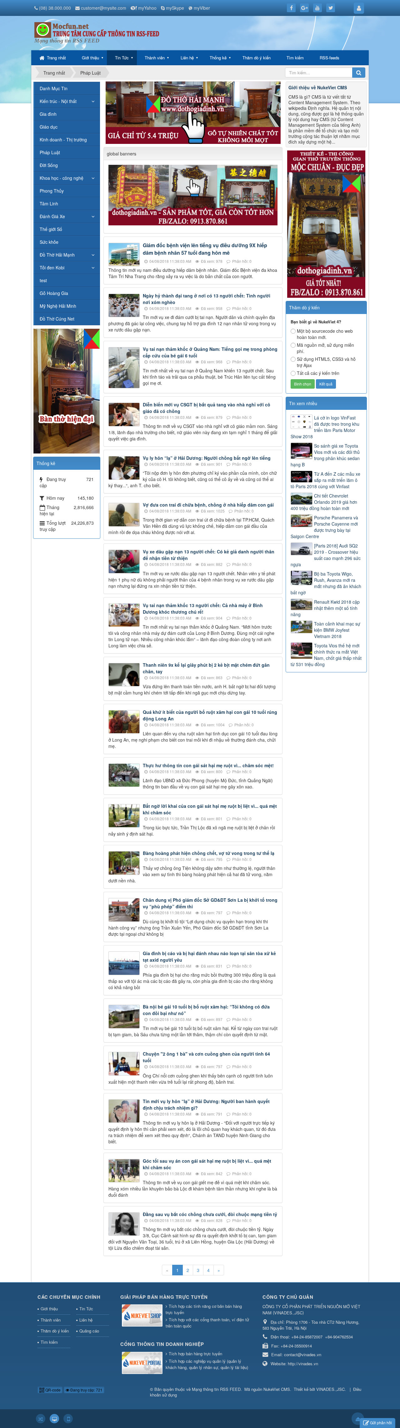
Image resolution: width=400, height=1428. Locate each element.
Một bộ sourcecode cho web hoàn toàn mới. (325, 334)
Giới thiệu (90, 58)
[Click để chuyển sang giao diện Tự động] (40, 1418)
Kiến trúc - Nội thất (58, 101)
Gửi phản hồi (381, 1422)
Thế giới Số (51, 229)
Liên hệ (187, 58)
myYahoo (147, 8)
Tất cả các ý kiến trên (318, 373)
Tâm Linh (49, 203)
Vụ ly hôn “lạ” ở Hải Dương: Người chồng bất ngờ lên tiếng (207, 458)
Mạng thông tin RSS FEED (216, 1389)
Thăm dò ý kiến (256, 58)
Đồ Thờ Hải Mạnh (57, 255)
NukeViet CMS (276, 1389)
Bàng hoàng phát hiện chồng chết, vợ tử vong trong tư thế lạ (208, 853)
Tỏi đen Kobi (52, 267)
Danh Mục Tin (54, 88)
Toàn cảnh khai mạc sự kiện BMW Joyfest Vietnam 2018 (337, 630)
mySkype (175, 8)
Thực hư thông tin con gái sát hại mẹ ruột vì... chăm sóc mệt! (208, 765)
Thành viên (155, 58)
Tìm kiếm (295, 58)
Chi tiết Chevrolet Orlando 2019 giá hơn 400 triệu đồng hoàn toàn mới (324, 502)
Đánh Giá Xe (52, 216)
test (43, 280)
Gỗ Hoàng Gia (54, 293)
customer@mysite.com (103, 8)
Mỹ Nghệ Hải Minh (58, 306)
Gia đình (48, 114)
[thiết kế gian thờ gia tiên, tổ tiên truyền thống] (326, 223)
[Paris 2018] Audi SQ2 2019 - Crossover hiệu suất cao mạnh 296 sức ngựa (326, 554)
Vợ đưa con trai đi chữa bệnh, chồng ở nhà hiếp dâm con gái (208, 505)
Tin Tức (122, 58)
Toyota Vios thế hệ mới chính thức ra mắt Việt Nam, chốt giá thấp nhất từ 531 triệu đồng (326, 654)
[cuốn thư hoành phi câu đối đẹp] (193, 194)
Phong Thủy (52, 191)
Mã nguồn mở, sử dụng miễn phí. (325, 348)
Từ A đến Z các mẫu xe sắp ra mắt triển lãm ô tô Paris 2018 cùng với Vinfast (325, 480)
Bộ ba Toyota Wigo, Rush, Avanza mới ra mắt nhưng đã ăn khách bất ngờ (326, 583)
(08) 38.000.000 (55, 8)
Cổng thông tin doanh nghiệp (162, 1344)
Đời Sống (49, 165)
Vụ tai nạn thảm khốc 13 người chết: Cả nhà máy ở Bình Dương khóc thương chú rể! (203, 608)
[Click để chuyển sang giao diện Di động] (68, 1418)
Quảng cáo (89, 1331)
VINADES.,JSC (330, 1389)
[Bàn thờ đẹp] (66, 390)
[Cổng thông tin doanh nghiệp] (143, 1363)
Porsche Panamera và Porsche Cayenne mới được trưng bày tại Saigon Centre (324, 526)
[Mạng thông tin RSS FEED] (96, 29)
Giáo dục (49, 127)
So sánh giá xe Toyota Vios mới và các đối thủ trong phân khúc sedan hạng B (325, 455)
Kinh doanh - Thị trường (63, 139)
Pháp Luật (50, 152)
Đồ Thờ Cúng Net (57, 319)
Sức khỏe (49, 242)
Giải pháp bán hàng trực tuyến (164, 1296)
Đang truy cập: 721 (85, 1389)
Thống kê (218, 58)
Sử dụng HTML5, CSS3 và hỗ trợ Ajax (326, 362)
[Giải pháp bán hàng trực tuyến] (143, 1316)
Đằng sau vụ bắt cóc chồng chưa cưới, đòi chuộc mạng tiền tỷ (210, 1214)
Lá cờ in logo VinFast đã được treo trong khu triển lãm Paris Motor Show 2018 (325, 427)
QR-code (52, 1389)
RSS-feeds (329, 58)
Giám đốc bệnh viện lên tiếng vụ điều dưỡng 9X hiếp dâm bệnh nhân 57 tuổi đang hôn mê (205, 249)
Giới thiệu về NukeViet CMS (317, 87)
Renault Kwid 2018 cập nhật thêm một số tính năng (325, 608)
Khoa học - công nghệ (61, 178)
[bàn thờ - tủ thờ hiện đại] (193, 112)
